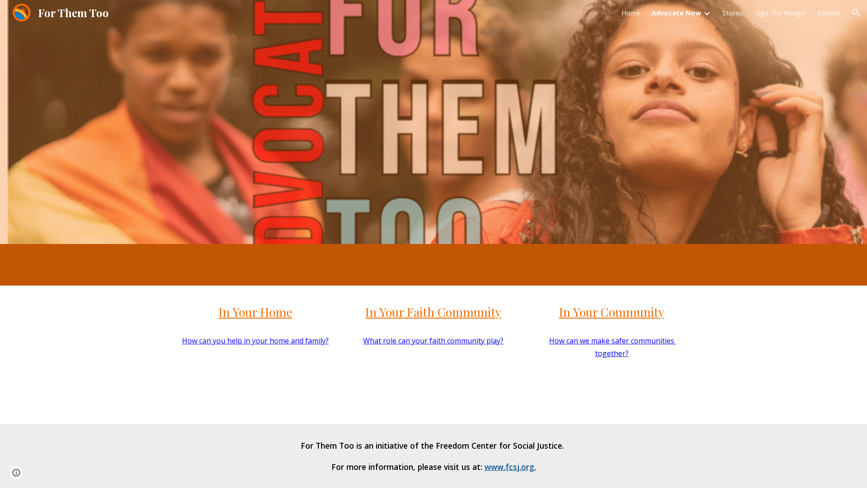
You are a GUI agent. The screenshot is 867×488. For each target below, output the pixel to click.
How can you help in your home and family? (255, 341)
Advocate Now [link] (676, 12)
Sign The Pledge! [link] (780, 12)
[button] (856, 12)
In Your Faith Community (433, 312)
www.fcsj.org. (510, 466)
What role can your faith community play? (433, 341)
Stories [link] (733, 12)
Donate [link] (828, 12)
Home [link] (630, 12)
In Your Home (255, 312)
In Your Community (611, 312)
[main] (255, 312)
